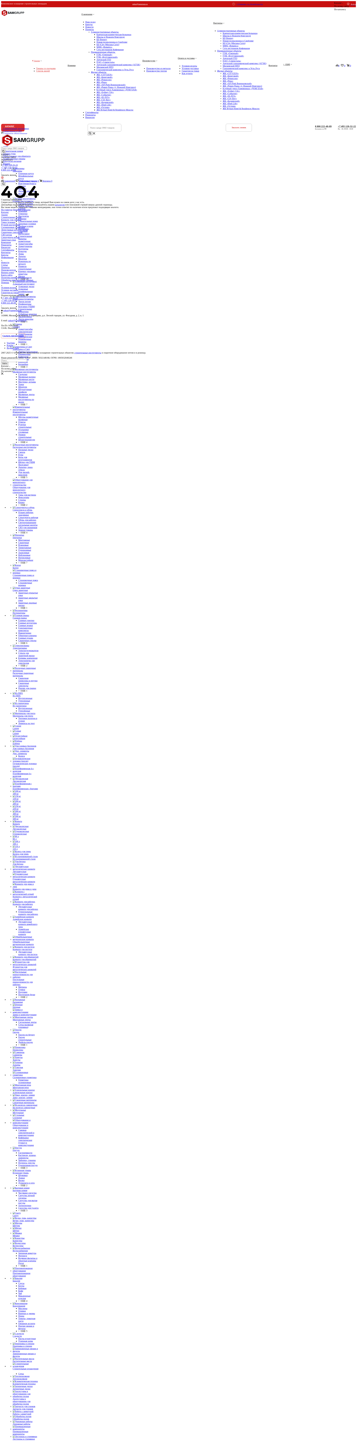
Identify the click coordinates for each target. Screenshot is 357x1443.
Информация (7, 257)
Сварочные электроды (11, 232)
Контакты (5, 252)
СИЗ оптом (6, 235)
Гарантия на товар (10, 292)
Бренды (4, 255)
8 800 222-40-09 (323, 126)
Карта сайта (6, 275)
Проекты (5, 267)
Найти (4, 363)
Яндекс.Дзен (13, 348)
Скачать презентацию (13, 336)
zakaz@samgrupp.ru (140, 4)
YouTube (11, 343)
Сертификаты (7, 250)
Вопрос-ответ (7, 272)
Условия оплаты (8, 287)
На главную (6, 210)
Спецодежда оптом (10, 237)
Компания (6, 242)
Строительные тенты (11, 217)
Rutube (10, 345)
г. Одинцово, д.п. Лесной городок (250, 4)
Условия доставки (9, 290)
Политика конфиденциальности (16, 277)
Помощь (5, 282)
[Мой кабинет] (2, 178)
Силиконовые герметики (13, 227)
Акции (4, 215)
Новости (5, 262)
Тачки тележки (8, 222)
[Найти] (90, 133)
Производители (8, 270)
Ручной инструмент (10, 225)
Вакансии (5, 247)
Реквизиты (6, 245)
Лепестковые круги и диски (14, 230)
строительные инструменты (87, 353)
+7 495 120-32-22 (347, 126)
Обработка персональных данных (17, 280)
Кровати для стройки (11, 220)
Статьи (4, 265)
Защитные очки (8, 240)
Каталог (5, 212)
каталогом (60, 205)
